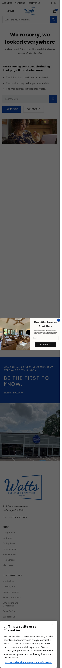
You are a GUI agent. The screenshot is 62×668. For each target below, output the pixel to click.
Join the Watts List (45, 345)
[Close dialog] (58, 320)
